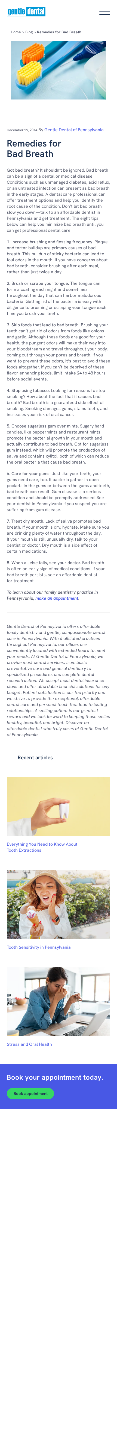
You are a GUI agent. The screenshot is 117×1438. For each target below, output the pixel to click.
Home (16, 32)
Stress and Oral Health (29, 1044)
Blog (29, 32)
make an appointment (56, 598)
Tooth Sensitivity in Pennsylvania (39, 947)
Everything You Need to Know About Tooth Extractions (42, 847)
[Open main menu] (104, 12)
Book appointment (31, 1093)
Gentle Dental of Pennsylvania (74, 130)
